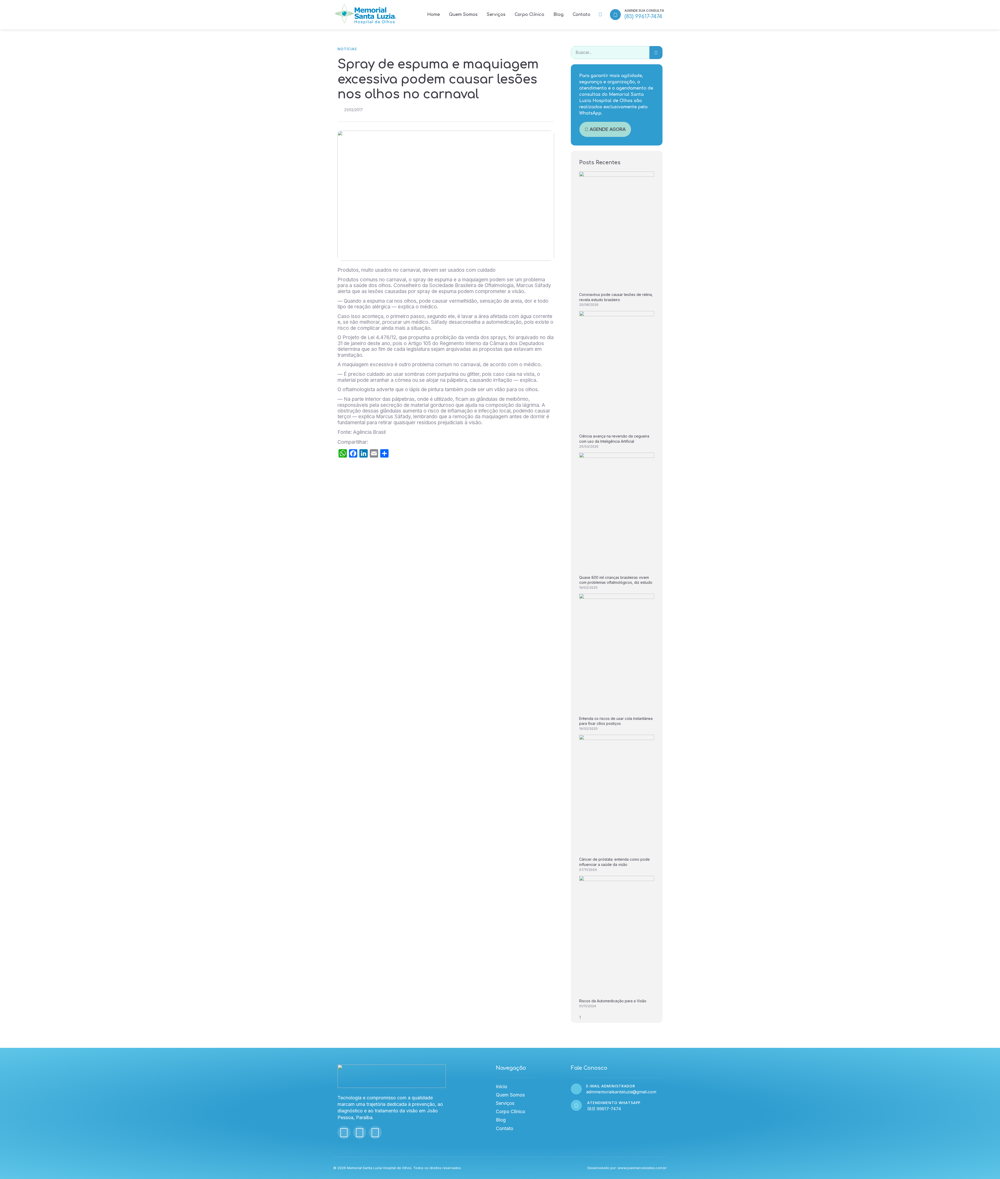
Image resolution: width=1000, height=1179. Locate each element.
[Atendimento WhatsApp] (576, 1105)
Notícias (347, 48)
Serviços (496, 14)
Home (433, 14)
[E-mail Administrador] (576, 1088)
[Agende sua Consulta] (615, 14)
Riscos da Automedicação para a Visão (612, 1001)
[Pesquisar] (655, 52)
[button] (600, 14)
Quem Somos (463, 14)
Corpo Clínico (529, 14)
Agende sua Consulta (644, 10)
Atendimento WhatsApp (613, 1102)
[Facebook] (359, 1132)
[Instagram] (344, 1132)
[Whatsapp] (375, 1132)
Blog (558, 14)
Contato (581, 14)
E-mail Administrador (610, 1085)
